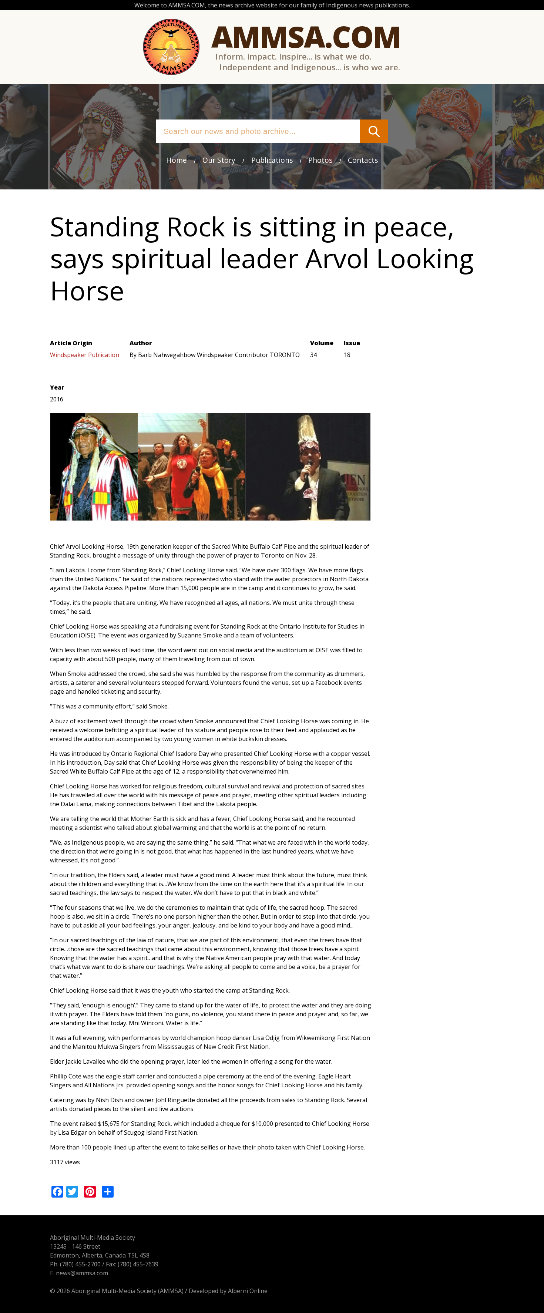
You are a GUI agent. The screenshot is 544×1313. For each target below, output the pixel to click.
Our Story (218, 160)
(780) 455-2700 (80, 1264)
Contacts (363, 160)
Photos (320, 160)
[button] (94, 516)
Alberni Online (248, 1291)
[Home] (171, 47)
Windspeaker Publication (84, 355)
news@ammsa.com (82, 1273)
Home (176, 160)
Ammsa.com (306, 36)
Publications (272, 160)
